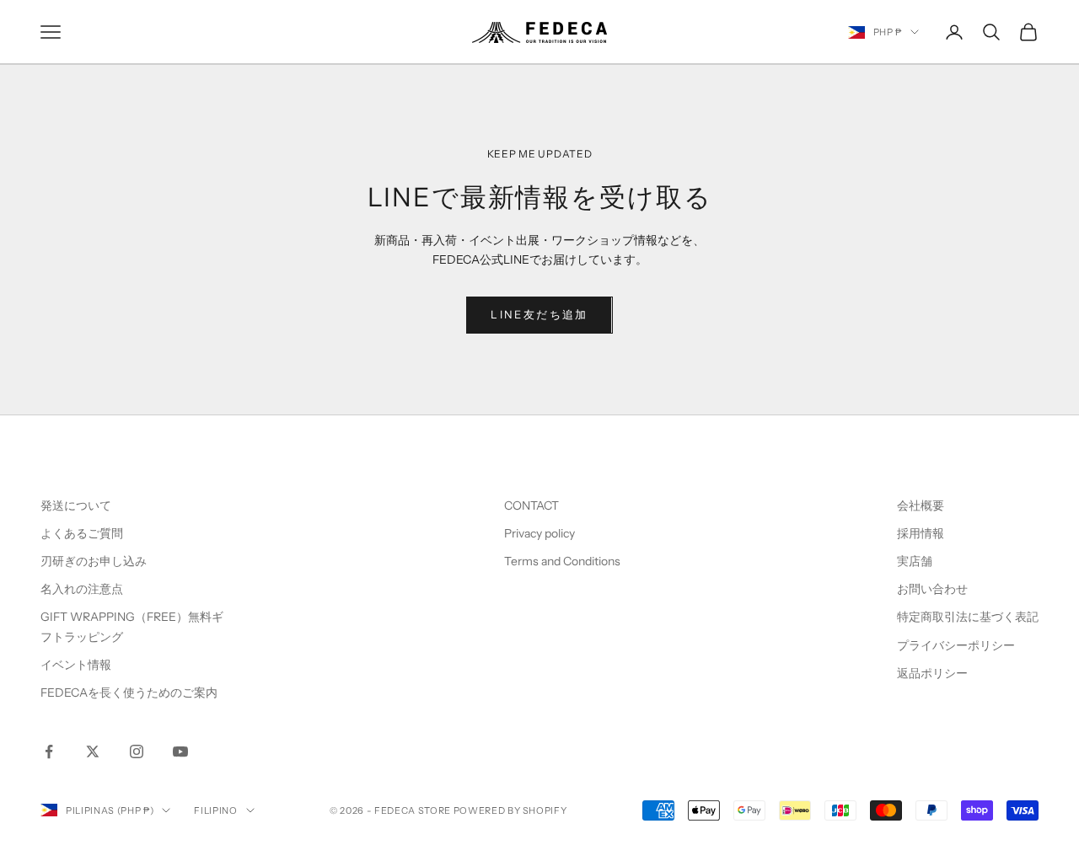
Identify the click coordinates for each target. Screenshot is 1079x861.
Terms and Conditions (563, 561)
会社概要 (920, 505)
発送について (75, 505)
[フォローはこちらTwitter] (92, 751)
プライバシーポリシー (956, 645)
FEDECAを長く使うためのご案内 (128, 692)
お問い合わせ (932, 588)
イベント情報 (75, 664)
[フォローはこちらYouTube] (180, 751)
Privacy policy (539, 533)
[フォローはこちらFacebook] (48, 751)
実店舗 (914, 561)
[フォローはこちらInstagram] (136, 751)
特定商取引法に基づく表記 (968, 616)
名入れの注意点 (81, 588)
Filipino (215, 810)
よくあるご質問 (81, 533)
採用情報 (920, 533)
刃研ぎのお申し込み (93, 561)
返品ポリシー (932, 673)
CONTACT (531, 505)
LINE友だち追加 (539, 314)
